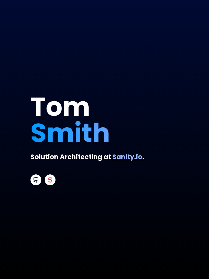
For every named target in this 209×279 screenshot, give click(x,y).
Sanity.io (127, 156)
